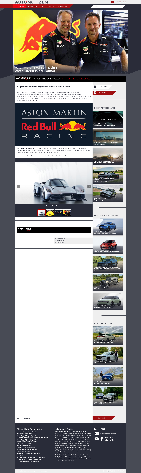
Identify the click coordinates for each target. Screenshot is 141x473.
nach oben (101, 418)
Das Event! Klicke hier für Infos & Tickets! (77, 79)
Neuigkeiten (19, 6)
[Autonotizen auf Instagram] (106, 440)
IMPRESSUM (112, 471)
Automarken (62, 6)
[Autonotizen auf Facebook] (101, 440)
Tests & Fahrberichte (36, 6)
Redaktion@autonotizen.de (108, 433)
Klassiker (50, 6)
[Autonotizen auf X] (111, 440)
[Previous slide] (18, 186)
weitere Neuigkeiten (106, 215)
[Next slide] (89, 186)
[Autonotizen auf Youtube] (96, 440)
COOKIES (105, 471)
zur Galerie (101, 92)
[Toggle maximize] (90, 160)
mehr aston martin (105, 108)
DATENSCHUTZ (120, 471)
